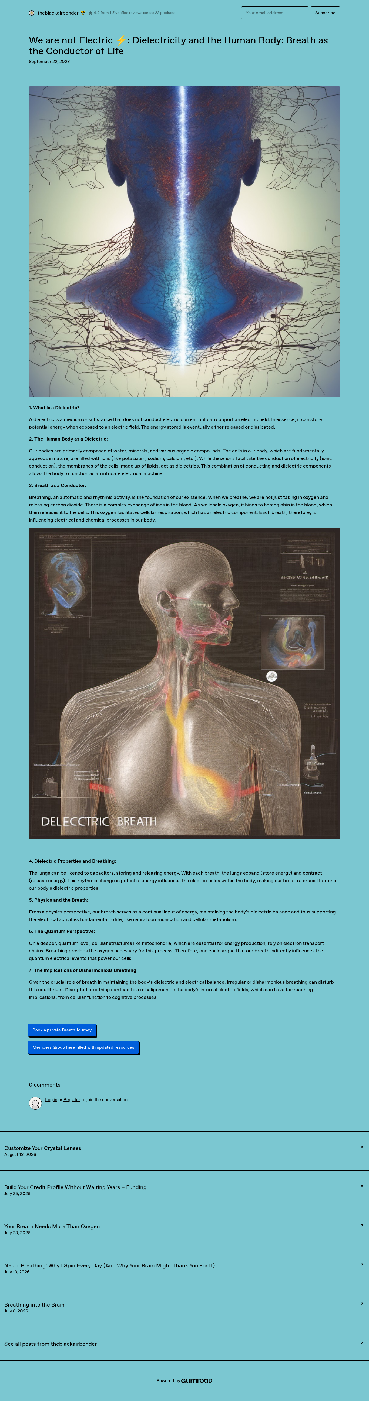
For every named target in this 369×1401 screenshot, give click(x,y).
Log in (51, 1099)
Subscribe (325, 12)
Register (71, 1099)
